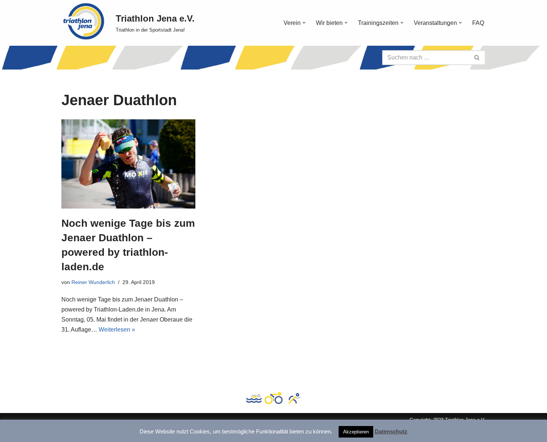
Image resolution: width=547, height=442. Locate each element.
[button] (304, 22)
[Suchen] (477, 57)
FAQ (478, 23)
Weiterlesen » (117, 329)
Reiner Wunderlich (93, 282)
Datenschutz (391, 431)
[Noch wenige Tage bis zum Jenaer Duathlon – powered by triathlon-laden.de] (128, 164)
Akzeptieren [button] (356, 432)
